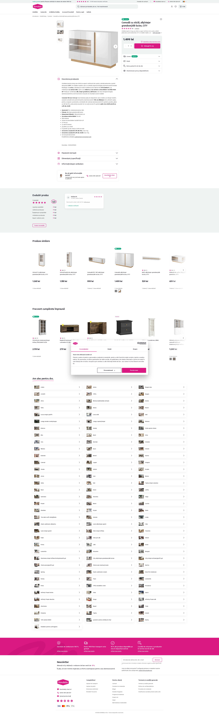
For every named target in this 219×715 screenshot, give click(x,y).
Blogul (114, 689)
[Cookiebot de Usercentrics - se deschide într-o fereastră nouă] (138, 343)
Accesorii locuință (68, 12)
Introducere (36, 16)
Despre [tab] (135, 349)
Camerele (43, 12)
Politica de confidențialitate (146, 686)
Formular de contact (142, 1)
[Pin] (174, 359)
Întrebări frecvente (91, 692)
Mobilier (35, 12)
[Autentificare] (172, 6)
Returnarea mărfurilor (92, 689)
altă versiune (87, 202)
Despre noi (115, 697)
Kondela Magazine (117, 692)
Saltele (89, 12)
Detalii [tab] (109, 349)
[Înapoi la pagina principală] (38, 6)
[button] (142, 56)
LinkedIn (72, 701)
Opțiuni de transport (92, 683)
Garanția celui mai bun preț (151, 41)
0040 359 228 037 (175, 1)
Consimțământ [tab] (83, 349)
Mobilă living (43, 16)
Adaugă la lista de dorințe (161, 19)
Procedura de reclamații (144, 689)
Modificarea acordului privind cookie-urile (149, 692)
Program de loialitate (118, 694)
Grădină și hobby (54, 12)
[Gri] (116, 291)
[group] (93, 46)
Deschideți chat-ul (160, 1)
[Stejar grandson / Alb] (119, 291)
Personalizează (108, 370)
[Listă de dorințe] (176, 6)
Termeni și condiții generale (145, 683)
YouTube (65, 701)
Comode (50, 16)
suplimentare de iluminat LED (83, 137)
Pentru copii (80, 12)
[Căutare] (78, 6)
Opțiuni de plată (90, 686)
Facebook (58, 701)
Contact (114, 683)
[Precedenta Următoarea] (42, 259)
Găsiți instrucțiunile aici (145, 670)
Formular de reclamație (118, 686)
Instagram (61, 701)
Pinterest (68, 701)
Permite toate (134, 370)
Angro (114, 700)
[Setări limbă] (184, 1)
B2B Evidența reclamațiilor (119, 702)
